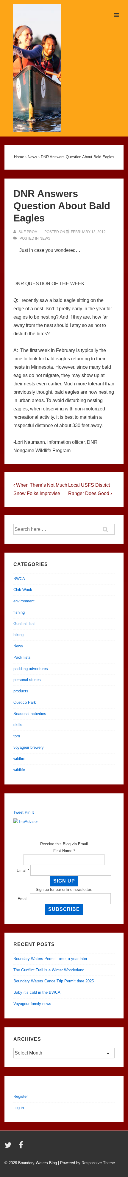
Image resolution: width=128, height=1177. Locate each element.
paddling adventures (30, 668)
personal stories (27, 679)
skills (17, 724)
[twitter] (9, 1147)
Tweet (18, 812)
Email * (23, 870)
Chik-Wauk (22, 589)
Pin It (29, 812)
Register (20, 1096)
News (45, 238)
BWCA (19, 578)
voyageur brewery (28, 747)
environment (24, 601)
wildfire (19, 758)
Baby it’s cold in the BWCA (36, 992)
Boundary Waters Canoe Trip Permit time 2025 (53, 981)
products (20, 691)
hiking (18, 634)
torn (16, 736)
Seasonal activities (29, 713)
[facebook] (22, 1147)
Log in (18, 1107)
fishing (19, 612)
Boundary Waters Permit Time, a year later (50, 958)
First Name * (64, 851)
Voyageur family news (32, 1003)
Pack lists (22, 657)
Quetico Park (24, 702)
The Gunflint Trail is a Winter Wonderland (48, 970)
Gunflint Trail (24, 623)
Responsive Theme (98, 1163)
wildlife (19, 769)
